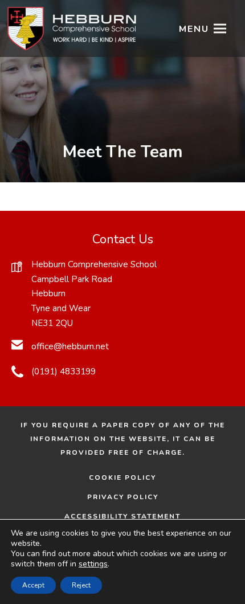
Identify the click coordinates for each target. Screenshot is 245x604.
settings (93, 564)
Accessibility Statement (122, 516)
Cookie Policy (122, 477)
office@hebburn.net (70, 346)
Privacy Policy (122, 496)
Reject (81, 585)
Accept (33, 585)
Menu (194, 29)
